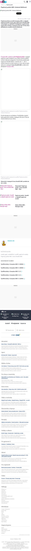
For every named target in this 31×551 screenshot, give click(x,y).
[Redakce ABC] (3, 245)
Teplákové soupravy (5, 517)
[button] (30, 1)
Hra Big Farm (15, 316)
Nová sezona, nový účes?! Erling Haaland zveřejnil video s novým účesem (14, 480)
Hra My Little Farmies (25, 318)
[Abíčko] (3, 2)
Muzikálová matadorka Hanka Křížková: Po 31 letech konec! (12, 483)
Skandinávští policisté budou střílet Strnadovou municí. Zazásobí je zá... (14, 414)
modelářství (11, 254)
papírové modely (23, 254)
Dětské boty (3, 518)
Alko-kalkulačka (4, 389)
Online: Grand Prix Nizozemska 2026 (7, 392)
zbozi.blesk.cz (3, 494)
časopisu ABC (10, 66)
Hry (5, 311)
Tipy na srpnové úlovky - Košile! (7, 380)
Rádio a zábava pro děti (5, 530)
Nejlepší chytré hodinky (6, 400)
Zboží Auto (3, 500)
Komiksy (14, 467)
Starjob (2, 527)
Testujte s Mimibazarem (5, 509)
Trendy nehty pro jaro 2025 (13, 366)
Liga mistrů (14, 355)
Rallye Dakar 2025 (13, 389)
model (2, 254)
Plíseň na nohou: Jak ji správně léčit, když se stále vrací (11, 459)
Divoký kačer (11, 433)
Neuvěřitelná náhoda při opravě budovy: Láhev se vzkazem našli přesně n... (14, 348)
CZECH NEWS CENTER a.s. (15, 541)
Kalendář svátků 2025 (12, 344)
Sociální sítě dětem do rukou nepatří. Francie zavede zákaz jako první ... (14, 403)
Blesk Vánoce (4, 344)
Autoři (7, 323)
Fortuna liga (17, 478)
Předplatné (15, 323)
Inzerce (23, 323)
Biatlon (9, 355)
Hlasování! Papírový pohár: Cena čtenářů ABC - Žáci (21, 187)
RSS (20, 539)
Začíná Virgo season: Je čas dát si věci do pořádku (10, 447)
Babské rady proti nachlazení (19, 455)
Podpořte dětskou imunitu (6, 455)
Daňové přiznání (4, 411)
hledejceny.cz (3, 489)
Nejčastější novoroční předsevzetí (8, 377)
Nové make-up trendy (24, 366)
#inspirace (3, 444)
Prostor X (3, 478)
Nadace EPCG (22, 411)
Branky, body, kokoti (10, 478)
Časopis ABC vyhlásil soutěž (12, 56)
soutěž (17, 254)
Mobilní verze (21, 330)
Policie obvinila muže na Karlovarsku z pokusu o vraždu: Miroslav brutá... (14, 347)
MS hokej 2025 (4, 355)
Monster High (3, 510)
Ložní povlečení (4, 520)
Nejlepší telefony (15, 400)
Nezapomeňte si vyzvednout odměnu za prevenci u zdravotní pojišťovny (14, 461)
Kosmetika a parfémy (5, 516)
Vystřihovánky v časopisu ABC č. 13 (11, 271)
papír (6, 254)
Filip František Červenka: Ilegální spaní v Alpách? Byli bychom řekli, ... (13, 435)
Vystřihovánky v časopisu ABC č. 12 (11, 275)
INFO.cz (19, 344)
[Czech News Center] (18, 335)
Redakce (16, 539)
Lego (2, 513)
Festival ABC (19, 467)
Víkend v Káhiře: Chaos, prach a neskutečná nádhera (10, 436)
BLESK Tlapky (4, 433)
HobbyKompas (4, 497)
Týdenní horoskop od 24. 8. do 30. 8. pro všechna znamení (11, 381)
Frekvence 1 (3, 531)
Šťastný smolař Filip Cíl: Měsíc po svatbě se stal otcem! (11, 370)
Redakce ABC (11, 240)
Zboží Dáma (3, 493)
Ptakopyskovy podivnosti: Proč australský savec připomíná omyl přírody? (14, 472)
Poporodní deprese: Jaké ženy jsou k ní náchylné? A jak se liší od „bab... (14, 458)
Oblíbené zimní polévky (6, 422)
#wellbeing (9, 444)
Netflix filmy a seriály (19, 433)
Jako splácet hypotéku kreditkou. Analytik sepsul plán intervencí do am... (14, 413)
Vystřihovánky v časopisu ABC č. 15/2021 (12, 264)
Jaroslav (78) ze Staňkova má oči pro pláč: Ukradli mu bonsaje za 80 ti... (14, 369)
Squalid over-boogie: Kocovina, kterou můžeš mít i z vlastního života (13, 448)
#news (13, 444)
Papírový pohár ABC (6, 256)
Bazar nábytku (4, 521)
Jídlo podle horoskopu (23, 422)
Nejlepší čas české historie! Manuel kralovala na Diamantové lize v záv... (14, 358)
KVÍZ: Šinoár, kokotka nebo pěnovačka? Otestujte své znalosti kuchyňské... (14, 424)
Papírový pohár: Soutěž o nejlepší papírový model (22, 197)
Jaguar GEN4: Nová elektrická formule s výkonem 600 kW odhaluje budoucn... (15, 469)
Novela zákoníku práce (14, 411)
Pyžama (2, 514)
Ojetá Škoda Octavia (5, 501)
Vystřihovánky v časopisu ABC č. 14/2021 (12, 267)
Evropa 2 (3, 533)
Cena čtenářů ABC (17, 256)
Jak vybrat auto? (4, 503)
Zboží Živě (3, 490)
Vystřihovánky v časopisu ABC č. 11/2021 (12, 278)
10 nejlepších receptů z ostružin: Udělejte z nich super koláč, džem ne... (14, 425)
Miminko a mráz (19, 377)
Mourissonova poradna (6, 467)
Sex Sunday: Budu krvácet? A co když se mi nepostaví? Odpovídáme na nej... (15, 446)
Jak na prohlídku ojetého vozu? (6, 496)
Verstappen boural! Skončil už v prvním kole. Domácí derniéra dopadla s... (14, 359)
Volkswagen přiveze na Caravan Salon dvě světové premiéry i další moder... (14, 391)
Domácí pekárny (15, 422)
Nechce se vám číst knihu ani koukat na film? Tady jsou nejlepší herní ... (14, 470)
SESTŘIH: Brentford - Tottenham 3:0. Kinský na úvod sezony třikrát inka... (14, 481)
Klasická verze (10, 330)
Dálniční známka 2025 (21, 389)
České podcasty (4, 529)
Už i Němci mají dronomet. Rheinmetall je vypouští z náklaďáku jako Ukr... (14, 402)
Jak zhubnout (4, 366)
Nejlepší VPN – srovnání (25, 400)
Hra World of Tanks (5, 318)
